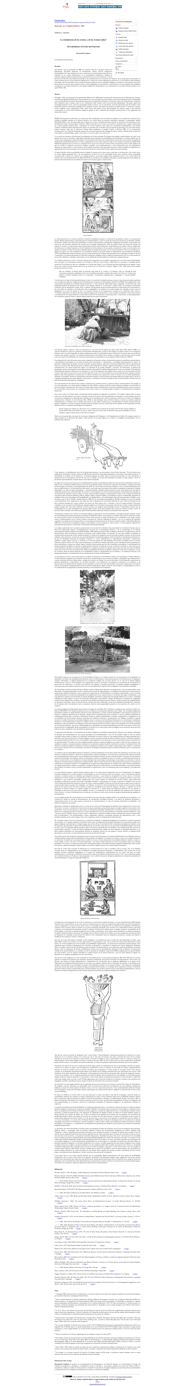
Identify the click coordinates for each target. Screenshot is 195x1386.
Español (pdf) (122, 37)
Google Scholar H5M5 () (127, 31)
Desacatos (60, 20)
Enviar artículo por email (125, 55)
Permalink (121, 73)
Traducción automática (125, 52)
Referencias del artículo (125, 43)
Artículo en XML (123, 40)
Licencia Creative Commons (124, 1377)
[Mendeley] (116, 67)
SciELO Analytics (123, 28)
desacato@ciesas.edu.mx (97, 1384)
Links (124, 1172)
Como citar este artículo (126, 46)
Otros (119, 67)
